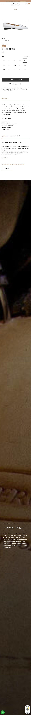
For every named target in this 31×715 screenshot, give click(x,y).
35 (4, 60)
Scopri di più (5, 157)
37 (25, 60)
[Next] (27, 20)
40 (4, 70)
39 (19, 65)
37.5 (4, 65)
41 (14, 70)
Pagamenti (13, 136)
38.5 (14, 65)
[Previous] (4, 20)
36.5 (19, 60)
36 (14, 60)
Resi (18, 136)
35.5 (9, 60)
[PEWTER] (3, 52)
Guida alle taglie (26, 56)
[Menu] (3, 4)
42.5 (4, 74)
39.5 (25, 65)
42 (25, 70)
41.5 (19, 70)
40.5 (9, 70)
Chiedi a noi (7, 168)
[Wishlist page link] (25, 4)
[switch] (27, 713)
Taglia (3, 56)
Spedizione (5, 136)
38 (9, 65)
